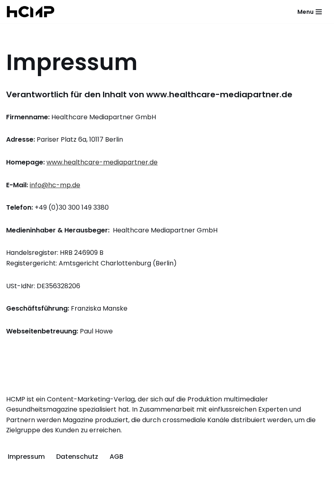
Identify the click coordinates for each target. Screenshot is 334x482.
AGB (116, 456)
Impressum (26, 456)
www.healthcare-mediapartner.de (102, 162)
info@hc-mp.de (55, 185)
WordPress (203, 473)
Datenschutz (77, 456)
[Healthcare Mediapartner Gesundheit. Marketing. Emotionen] (30, 12)
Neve (121, 473)
